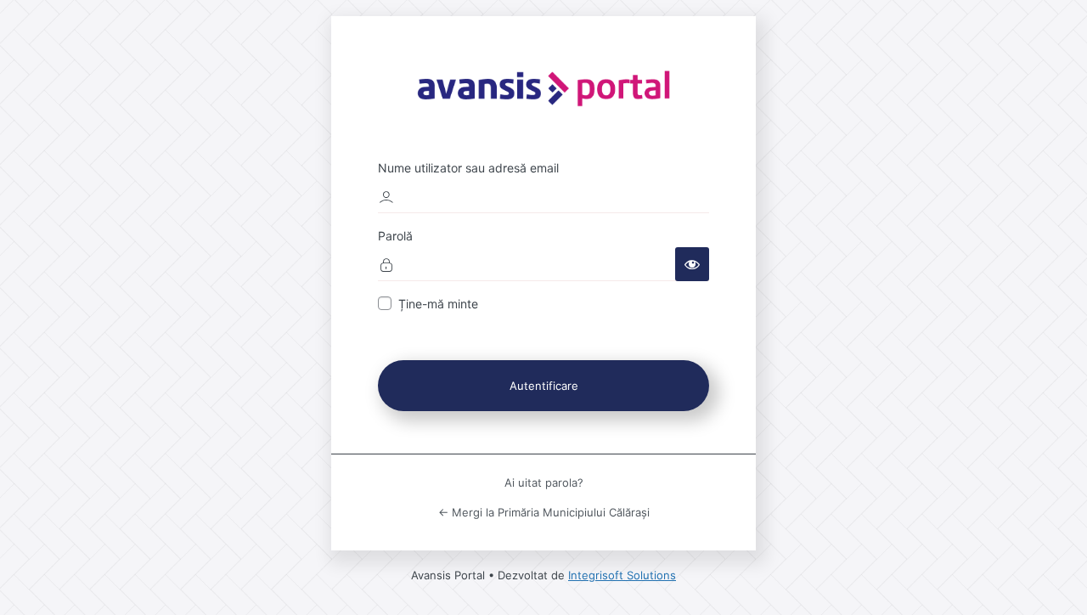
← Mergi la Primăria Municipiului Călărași (544, 512)
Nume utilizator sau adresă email (468, 168)
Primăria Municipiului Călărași (543, 86)
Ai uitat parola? (543, 482)
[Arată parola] (692, 264)
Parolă (395, 236)
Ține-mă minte (438, 303)
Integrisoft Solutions (622, 575)
